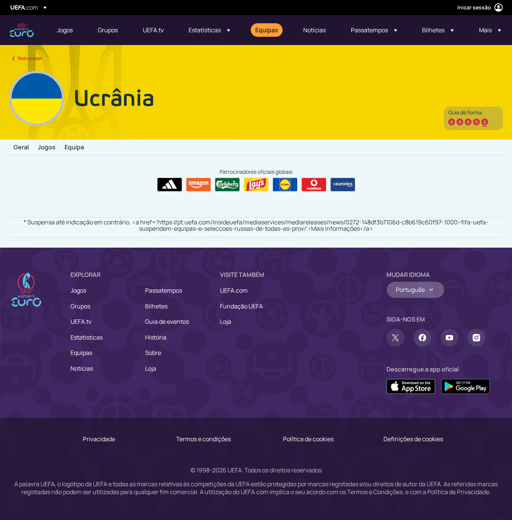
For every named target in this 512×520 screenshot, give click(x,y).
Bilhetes (156, 306)
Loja (150, 368)
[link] (65, 30)
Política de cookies (308, 439)
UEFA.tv (80, 321)
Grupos (80, 306)
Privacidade (99, 439)
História (155, 337)
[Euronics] (343, 184)
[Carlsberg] (227, 184)
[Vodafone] (314, 184)
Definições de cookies (413, 439)
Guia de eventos (167, 321)
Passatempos (163, 290)
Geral (21, 147)
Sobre (153, 353)
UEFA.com (234, 290)
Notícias (81, 368)
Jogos (46, 147)
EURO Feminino (21, 30)
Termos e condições (203, 439)
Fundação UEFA (241, 306)
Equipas (81, 353)
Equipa (74, 147)
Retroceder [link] (30, 58)
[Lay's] (256, 184)
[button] (209, 30)
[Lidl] (285, 184)
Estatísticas (86, 337)
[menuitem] (68, 30)
